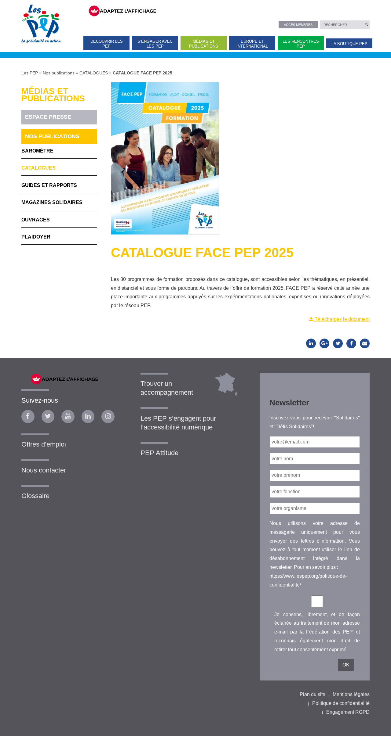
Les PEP (29, 72)
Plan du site (312, 694)
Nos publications (59, 72)
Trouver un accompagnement (167, 388)
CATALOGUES (93, 72)
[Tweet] (338, 343)
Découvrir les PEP (106, 43)
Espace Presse (48, 117)
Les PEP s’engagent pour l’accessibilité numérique (178, 423)
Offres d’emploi (43, 444)
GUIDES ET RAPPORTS (49, 185)
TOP (376, 726)
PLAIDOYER (35, 236)
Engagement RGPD (348, 712)
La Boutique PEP (349, 43)
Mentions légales (351, 694)
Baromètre (37, 150)
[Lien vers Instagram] (108, 416)
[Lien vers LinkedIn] (88, 416)
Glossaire (35, 496)
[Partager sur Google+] (324, 343)
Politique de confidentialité (341, 703)
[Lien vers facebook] (28, 416)
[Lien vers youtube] (68, 416)
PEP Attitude (159, 453)
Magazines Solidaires (51, 202)
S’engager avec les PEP (155, 43)
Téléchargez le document (341, 319)
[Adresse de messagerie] (365, 343)
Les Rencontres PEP (301, 43)
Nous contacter (43, 470)
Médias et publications (203, 43)
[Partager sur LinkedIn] (311, 343)
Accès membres (298, 25)
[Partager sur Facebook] (351, 343)
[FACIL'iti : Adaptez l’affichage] (225, 10)
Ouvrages (35, 219)
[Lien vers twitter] (48, 416)
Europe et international (252, 43)
